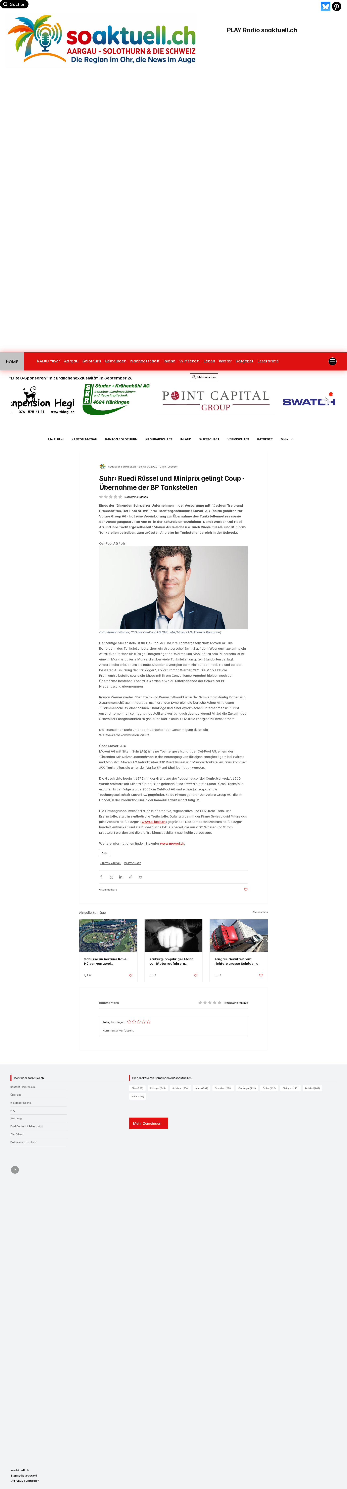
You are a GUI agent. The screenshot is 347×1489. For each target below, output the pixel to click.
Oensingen (248, 1088)
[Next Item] (326, 400)
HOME (12, 361)
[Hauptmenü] (333, 361)
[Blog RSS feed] (15, 1170)
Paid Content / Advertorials (27, 1126)
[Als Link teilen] (131, 877)
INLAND (185, 439)
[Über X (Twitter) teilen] (111, 877)
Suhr (104, 853)
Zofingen (159, 1088)
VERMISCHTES (238, 439)
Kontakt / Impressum (23, 1086)
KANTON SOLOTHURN (121, 439)
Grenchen (224, 1088)
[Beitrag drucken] (140, 877)
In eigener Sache (20, 1102)
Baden (270, 1088)
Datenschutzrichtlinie (23, 1142)
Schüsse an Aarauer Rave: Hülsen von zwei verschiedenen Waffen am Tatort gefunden (106, 961)
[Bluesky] (325, 6)
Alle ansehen (260, 912)
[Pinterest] (336, 6)
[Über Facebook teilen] (101, 877)
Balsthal (313, 1088)
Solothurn (181, 1088)
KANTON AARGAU (84, 439)
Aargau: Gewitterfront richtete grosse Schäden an (237, 961)
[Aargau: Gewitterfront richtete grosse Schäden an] (239, 935)
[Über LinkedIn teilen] (121, 877)
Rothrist (139, 1096)
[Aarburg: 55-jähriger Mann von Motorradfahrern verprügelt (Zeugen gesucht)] (174, 935)
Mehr (285, 439)
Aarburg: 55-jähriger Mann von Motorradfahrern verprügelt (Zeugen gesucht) (173, 961)
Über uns (15, 1094)
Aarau (202, 1088)
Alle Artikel (55, 439)
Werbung (16, 1118)
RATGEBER (265, 439)
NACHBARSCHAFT (158, 439)
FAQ (12, 1110)
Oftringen (292, 1088)
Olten (139, 1088)
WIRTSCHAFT (209, 439)
